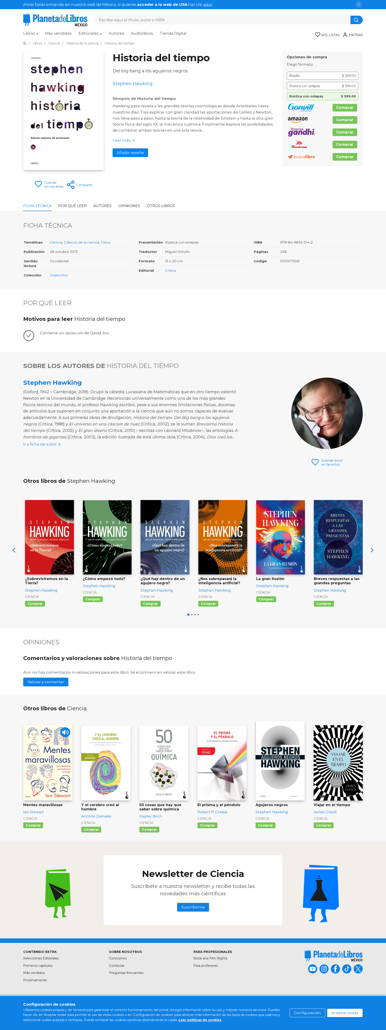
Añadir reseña (130, 152)
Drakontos (59, 275)
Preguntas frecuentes (126, 973)
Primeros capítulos (37, 966)
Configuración (307, 1013)
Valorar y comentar (45, 682)
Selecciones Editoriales (41, 958)
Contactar (116, 966)
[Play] (65, 732)
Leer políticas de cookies (199, 1020)
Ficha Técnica (37, 206)
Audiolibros (142, 33)
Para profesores (205, 966)
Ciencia (56, 242)
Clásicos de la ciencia (81, 242)
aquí (207, 4)
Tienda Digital (173, 33)
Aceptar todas (345, 1013)
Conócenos (118, 958)
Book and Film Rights (210, 958)
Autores (116, 33)
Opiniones (129, 206)
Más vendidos (58, 33)
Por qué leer (72, 206)
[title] (334, 955)
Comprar (345, 107)
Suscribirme (193, 907)
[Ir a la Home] (24, 43)
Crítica (170, 270)
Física (105, 242)
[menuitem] (30, 35)
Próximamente (35, 980)
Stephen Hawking (52, 382)
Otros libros (161, 206)
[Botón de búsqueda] (356, 20)
